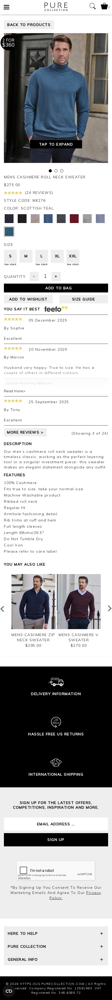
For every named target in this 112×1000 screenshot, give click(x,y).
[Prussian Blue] (48, 218)
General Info (23, 959)
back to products (29, 24)
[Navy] (9, 218)
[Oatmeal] (35, 218)
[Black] (22, 218)
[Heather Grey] (87, 218)
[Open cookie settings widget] (9, 991)
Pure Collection (27, 946)
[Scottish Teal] (9, 231)
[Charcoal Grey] (61, 218)
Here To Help (23, 933)
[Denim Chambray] (100, 218)
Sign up (56, 839)
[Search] (92, 7)
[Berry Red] (74, 218)
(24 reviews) (38, 192)
